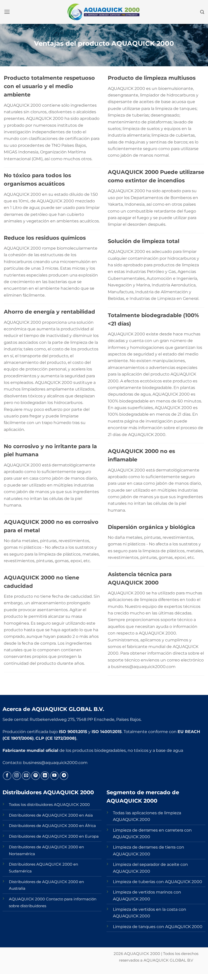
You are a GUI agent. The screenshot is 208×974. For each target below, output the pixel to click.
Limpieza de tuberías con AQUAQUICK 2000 (157, 881)
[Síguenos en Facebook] (7, 775)
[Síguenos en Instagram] (16, 775)
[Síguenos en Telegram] (64, 775)
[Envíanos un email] (26, 775)
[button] (7, 12)
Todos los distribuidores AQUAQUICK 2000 (49, 804)
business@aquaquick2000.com (55, 762)
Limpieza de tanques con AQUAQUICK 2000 (157, 926)
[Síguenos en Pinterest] (35, 775)
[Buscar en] (202, 12)
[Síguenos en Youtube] (54, 775)
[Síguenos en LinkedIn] (45, 775)
